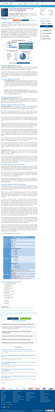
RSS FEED (3, 400)
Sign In (53, 0)
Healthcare (15, 392)
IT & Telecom (15, 394)
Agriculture (28, 399)
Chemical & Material (17, 397)
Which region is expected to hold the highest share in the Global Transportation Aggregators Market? (16, 332)
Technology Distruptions (44, 394)
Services (20, 3)
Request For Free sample (26, 318)
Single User (43, 21)
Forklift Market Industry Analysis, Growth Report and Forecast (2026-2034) (16, 349)
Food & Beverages (16, 395)
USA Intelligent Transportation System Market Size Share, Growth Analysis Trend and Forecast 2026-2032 (18, 376)
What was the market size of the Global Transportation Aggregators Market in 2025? (17, 342)
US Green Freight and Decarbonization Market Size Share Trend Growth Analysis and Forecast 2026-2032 (18, 363)
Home (2, 6)
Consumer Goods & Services (18, 396)
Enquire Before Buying (46, 30)
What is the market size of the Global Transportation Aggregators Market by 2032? (17, 336)
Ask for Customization (46, 33)
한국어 (22, 11)
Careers (2, 399)
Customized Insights (44, 396)
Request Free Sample (46, 38)
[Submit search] (52, 4)
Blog (44, 0)
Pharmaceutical (16, 400)
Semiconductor (16, 401)
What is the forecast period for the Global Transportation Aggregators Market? (16, 339)
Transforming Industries (44, 401)
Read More (3, 382)
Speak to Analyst (45, 36)
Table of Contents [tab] (11, 18)
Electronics (28, 400)
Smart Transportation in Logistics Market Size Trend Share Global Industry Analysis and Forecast (19, 356)
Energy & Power (29, 397)
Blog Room (26, 3)
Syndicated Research (44, 397)
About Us (31, 3)
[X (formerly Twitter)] (4, 407)
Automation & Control (30, 394)
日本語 (19, 11)
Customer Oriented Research (45, 400)
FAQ (2, 392)
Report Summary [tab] (4, 18)
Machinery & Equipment (30, 396)
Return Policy (3, 398)
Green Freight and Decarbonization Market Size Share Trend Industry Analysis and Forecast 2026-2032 (18, 370)
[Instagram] (6, 407)
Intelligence (42, 392)
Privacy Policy (3, 396)
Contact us (37, 3)
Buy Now (13, 318)
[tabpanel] (19, 184)
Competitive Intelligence (44, 399)
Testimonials (3, 394)
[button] (15, 3)
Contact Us (48, 0)
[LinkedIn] (9, 407)
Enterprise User (44, 23)
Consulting (42, 395)
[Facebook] (2, 407)
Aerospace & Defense (30, 392)
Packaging (28, 395)
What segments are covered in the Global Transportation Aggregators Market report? (17, 324)
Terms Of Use (3, 395)
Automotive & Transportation (8, 6)
